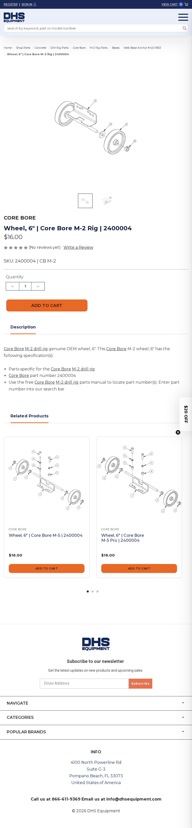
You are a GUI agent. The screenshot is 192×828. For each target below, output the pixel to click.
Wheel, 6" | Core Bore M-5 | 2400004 (45, 535)
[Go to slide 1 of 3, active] (88, 591)
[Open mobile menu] (183, 17)
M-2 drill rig (36, 348)
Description (23, 327)
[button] (186, 414)
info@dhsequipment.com (134, 799)
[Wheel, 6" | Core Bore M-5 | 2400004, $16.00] (46, 479)
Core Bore (14, 348)
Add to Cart (47, 568)
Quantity (15, 277)
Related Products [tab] (29, 416)
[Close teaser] (178, 432)
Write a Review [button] (78, 247)
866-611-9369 (66, 799)
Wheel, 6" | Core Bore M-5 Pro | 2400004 (122, 538)
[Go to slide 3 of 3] (97, 591)
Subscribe (140, 683)
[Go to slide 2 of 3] (93, 591)
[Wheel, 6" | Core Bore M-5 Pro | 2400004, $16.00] (139, 479)
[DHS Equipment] (96, 644)
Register (11, 4)
